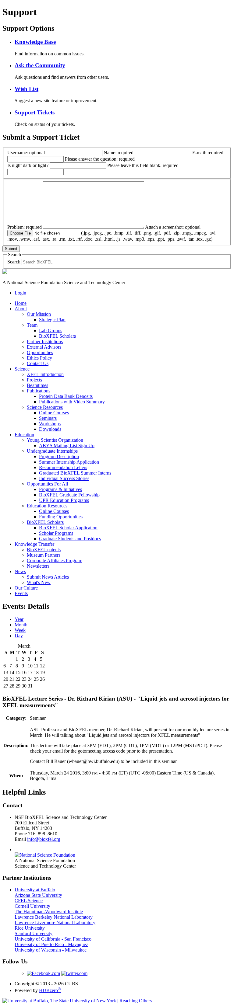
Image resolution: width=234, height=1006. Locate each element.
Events (21, 593)
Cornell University (32, 906)
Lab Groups (50, 330)
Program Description (59, 456)
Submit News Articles (48, 577)
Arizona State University (38, 895)
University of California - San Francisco (53, 939)
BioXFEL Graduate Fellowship (69, 494)
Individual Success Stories (64, 478)
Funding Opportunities (61, 516)
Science (22, 368)
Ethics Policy (39, 357)
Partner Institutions (45, 341)
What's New (39, 582)
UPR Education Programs (64, 500)
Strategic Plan (52, 319)
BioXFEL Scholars (57, 336)
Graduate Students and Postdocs (70, 538)
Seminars (48, 418)
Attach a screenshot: (112, 233)
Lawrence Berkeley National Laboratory (54, 917)
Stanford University (33, 933)
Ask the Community (40, 65)
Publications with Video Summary (72, 401)
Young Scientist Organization (55, 440)
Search (13, 261)
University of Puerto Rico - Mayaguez (51, 944)
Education (24, 434)
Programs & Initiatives (60, 489)
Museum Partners (43, 555)
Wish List (26, 89)
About (21, 308)
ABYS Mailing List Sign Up (66, 445)
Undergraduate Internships (52, 451)
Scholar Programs (56, 533)
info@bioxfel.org (43, 839)
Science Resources (45, 407)
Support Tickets (35, 112)
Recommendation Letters (63, 467)
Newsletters (38, 566)
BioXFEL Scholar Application (68, 527)
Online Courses (54, 412)
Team (32, 325)
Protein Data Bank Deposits (66, 396)
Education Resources (47, 505)
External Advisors (44, 347)
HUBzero (50, 990)
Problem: (24, 227)
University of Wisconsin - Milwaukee (51, 949)
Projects (34, 379)
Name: (118, 152)
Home (21, 303)
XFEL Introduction (45, 374)
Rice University (30, 928)
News (20, 571)
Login (20, 292)
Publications (38, 390)
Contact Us (37, 363)
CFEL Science (29, 900)
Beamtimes (37, 385)
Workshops (50, 423)
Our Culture (26, 587)
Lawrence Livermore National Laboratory (55, 922)
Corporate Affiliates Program (54, 560)
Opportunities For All (47, 483)
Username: (26, 152)
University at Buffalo (35, 889)
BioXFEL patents (44, 549)
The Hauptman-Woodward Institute (49, 911)
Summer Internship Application (69, 462)
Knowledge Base (35, 42)
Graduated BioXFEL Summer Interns (75, 472)
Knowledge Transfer (34, 544)
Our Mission (39, 314)
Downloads (50, 429)
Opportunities (40, 352)
